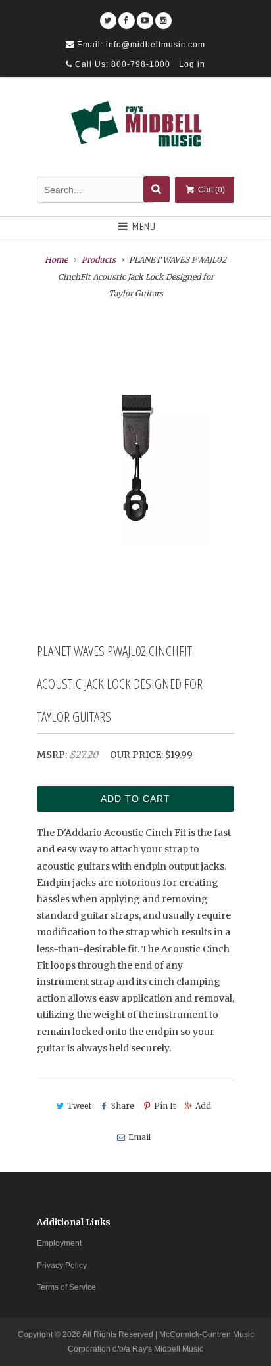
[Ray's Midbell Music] (135, 128)
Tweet (79, 1106)
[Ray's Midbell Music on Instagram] (163, 16)
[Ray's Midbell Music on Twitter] (108, 16)
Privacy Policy (62, 1265)
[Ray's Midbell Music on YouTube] (145, 16)
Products (99, 260)
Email (139, 1137)
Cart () (210, 189)
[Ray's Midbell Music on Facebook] (126, 16)
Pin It (165, 1106)
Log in (192, 64)
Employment (59, 1243)
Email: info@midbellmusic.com (139, 44)
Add (203, 1106)
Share (122, 1106)
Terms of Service (66, 1287)
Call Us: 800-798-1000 (121, 64)
